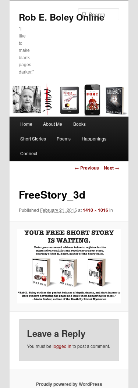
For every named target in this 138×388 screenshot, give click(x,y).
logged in (62, 346)
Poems (64, 138)
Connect (28, 153)
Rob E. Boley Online (61, 17)
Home (26, 124)
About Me (52, 124)
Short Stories (33, 138)
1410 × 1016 (95, 210)
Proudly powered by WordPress (69, 384)
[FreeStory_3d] (68, 266)
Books (79, 124)
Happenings (94, 138)
